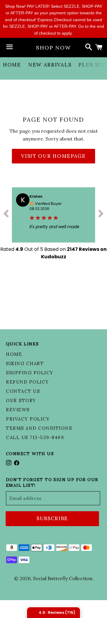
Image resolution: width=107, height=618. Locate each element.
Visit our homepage (53, 156)
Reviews (18, 409)
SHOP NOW (53, 47)
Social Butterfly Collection (62, 578)
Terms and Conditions (39, 428)
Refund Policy (27, 382)
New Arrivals (49, 64)
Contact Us (23, 391)
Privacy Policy (28, 419)
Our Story (21, 400)
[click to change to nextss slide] (101, 215)
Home (12, 64)
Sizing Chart (25, 363)
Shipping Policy (30, 373)
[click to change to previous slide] (6, 215)
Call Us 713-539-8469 (35, 437)
